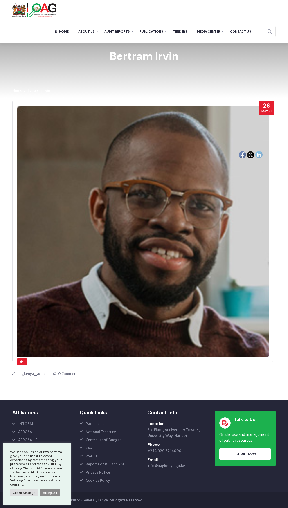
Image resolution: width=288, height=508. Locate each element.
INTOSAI (25, 423)
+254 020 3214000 (164, 450)
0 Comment (68, 373)
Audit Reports (117, 31)
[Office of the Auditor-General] (34, 9)
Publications (151, 31)
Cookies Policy (98, 480)
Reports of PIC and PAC (105, 464)
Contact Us (240, 31)
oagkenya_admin (32, 373)
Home (17, 90)
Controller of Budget (103, 440)
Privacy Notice (98, 472)
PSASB (91, 456)
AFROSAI (26, 431)
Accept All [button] (50, 493)
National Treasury (101, 431)
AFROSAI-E (28, 440)
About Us (86, 31)
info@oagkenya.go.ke (166, 465)
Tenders (180, 31)
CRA (89, 448)
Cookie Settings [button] (24, 493)
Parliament (95, 423)
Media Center (208, 31)
